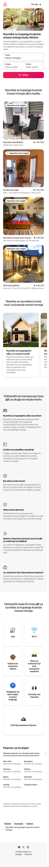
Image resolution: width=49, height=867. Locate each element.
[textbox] (13, 67)
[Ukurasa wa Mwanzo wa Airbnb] (5, 4)
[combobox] (23, 57)
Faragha (18, 854)
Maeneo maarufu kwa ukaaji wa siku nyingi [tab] (21, 753)
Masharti (28, 854)
